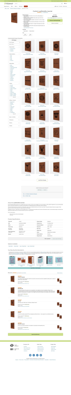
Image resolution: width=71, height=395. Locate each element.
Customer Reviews (27, 349)
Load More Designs (42, 180)
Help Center (65, 6)
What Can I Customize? (54, 23)
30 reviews (24, 272)
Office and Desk (43, 252)
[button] (65, 3)
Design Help (53, 347)
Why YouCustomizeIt (27, 347)
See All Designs (53, 346)
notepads (25, 253)
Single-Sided (11, 246)
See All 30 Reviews (35, 334)
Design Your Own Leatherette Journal (24, 283)
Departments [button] (6, 6)
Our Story (25, 346)
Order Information (40, 346)
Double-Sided (16, 246)
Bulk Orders (53, 350)
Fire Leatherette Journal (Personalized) (24, 306)
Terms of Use (21, 359)
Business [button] (20, 6)
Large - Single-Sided (23, 246)
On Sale (25, 6)
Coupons (16, 359)
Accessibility (46, 359)
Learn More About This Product (28, 27)
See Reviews (44, 12)
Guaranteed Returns (40, 349)
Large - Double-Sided (31, 246)
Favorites (60, 6)
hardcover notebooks (16, 253)
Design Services (53, 349)
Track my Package (40, 350)
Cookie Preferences (53, 359)
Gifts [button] (12, 6)
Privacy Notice (26, 359)
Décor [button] (16, 6)
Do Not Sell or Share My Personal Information (37, 359)
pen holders (22, 253)
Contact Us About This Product (57, 238)
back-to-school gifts (15, 254)
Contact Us (25, 350)
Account (56, 6)
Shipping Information (40, 347)
